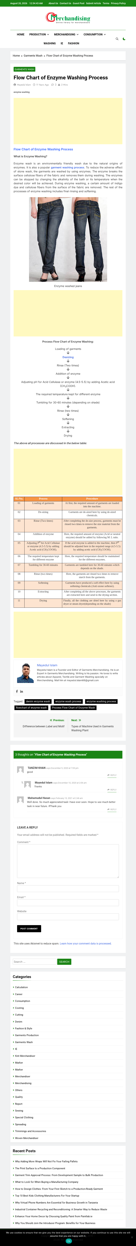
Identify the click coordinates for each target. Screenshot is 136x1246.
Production (37, 34)
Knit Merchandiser (25, 1055)
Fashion (73, 43)
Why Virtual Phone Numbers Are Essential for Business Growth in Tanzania (56, 1202)
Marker (19, 1062)
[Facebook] (16, 691)
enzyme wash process (68, 701)
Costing (19, 1007)
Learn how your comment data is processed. (86, 943)
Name (21, 883)
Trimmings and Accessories (30, 1131)
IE (62, 43)
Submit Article (93, 3)
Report (18, 1103)
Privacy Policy (118, 3)
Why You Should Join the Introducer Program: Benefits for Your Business (55, 1223)
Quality (19, 1096)
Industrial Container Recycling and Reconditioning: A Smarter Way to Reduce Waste (61, 1209)
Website (21, 911)
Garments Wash (24, 69)
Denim (18, 1021)
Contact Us (65, 3)
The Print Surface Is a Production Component (40, 1168)
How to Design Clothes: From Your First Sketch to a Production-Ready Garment (59, 1188)
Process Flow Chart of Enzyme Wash (73, 707)
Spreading (20, 1124)
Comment (23, 842)
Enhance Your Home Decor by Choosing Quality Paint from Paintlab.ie (53, 1216)
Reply (113, 775)
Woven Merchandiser (26, 1138)
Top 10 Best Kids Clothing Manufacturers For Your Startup (47, 1195)
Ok (68, 1241)
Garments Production (27, 1035)
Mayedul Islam (24, 84)
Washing (50, 43)
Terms (106, 3)
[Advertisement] (68, 121)
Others (18, 1090)
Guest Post (78, 3)
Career (18, 994)
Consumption (93, 34)
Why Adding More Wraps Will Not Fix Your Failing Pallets (46, 1161)
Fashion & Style (23, 1028)
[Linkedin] (21, 691)
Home (20, 34)
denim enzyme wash (38, 701)
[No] (132, 1237)
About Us (53, 3)
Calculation (21, 987)
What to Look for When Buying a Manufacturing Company (46, 1181)
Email (21, 897)
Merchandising (64, 34)
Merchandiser (22, 1076)
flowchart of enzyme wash (31, 707)
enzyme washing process (101, 701)
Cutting (19, 1014)
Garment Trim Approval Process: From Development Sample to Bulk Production (59, 1175)
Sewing (19, 1110)
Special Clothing (24, 1117)
